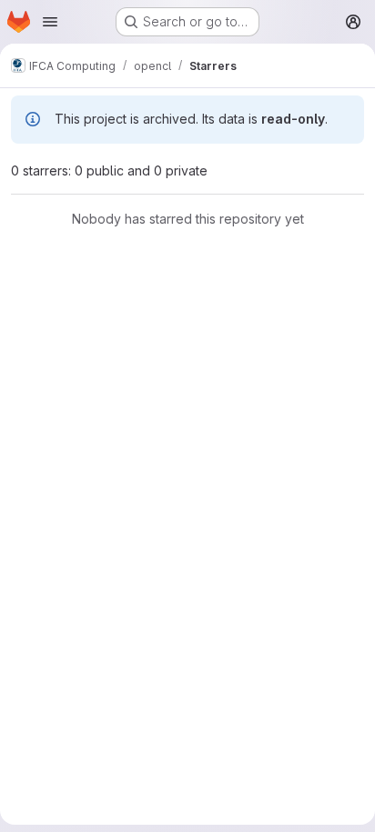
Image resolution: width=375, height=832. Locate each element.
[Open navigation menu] (50, 21)
